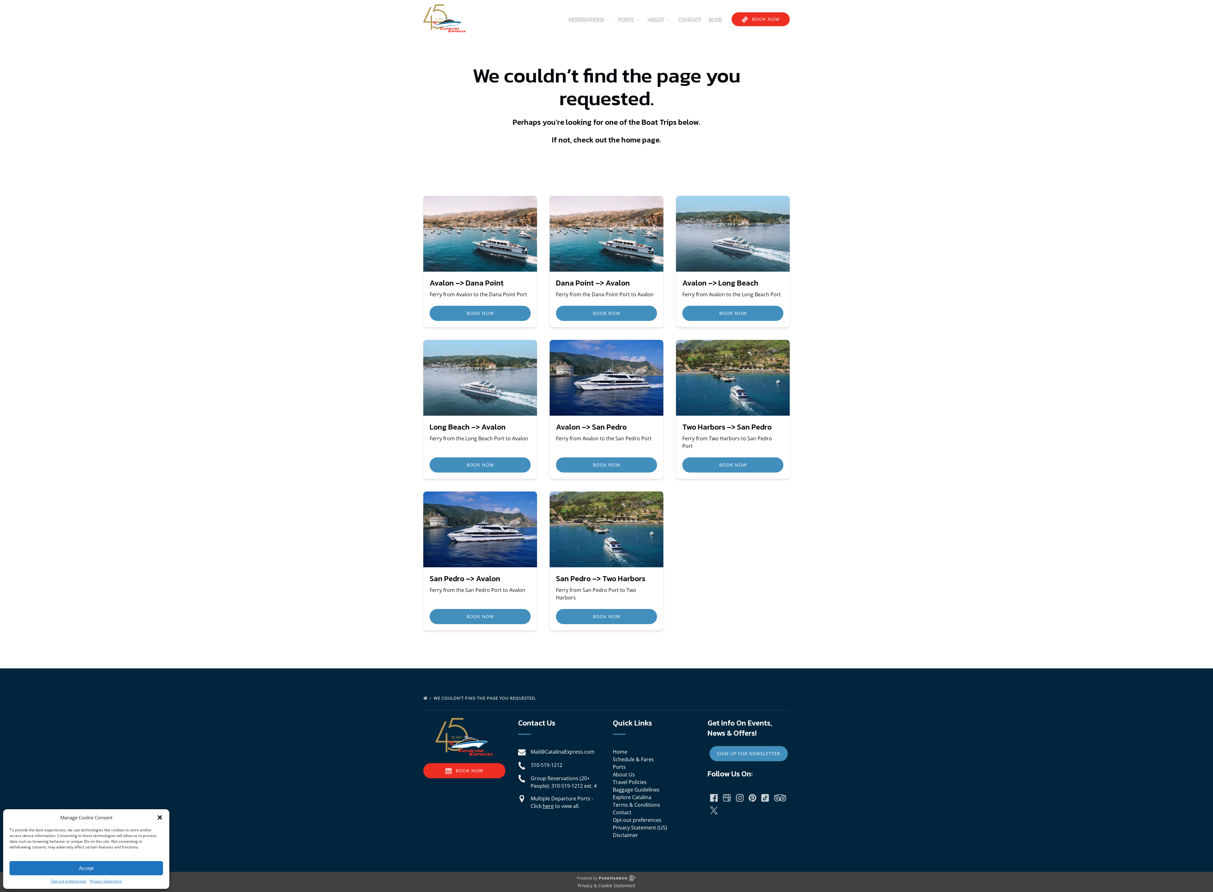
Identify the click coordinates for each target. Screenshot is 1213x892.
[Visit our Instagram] (740, 798)
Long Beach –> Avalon (468, 426)
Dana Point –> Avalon (593, 282)
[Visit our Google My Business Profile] (727, 798)
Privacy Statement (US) (640, 827)
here (548, 806)
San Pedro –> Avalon (465, 578)
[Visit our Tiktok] (765, 798)
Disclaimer (625, 835)
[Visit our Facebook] (714, 798)
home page (640, 139)
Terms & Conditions (636, 804)
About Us (624, 774)
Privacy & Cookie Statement (606, 886)
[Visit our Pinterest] (752, 798)
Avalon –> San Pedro (591, 426)
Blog (714, 19)
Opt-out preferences (69, 881)
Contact (689, 19)
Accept (86, 868)
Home (620, 751)
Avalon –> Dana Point (467, 282)
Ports (619, 766)
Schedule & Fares (633, 759)
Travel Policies (630, 782)
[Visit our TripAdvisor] (780, 798)
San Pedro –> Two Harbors (600, 578)
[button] (160, 817)
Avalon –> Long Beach (720, 282)
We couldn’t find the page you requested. (486, 698)
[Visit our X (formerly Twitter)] (714, 810)
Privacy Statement (106, 881)
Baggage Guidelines (636, 789)
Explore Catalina (632, 797)
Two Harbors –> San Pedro (727, 426)
